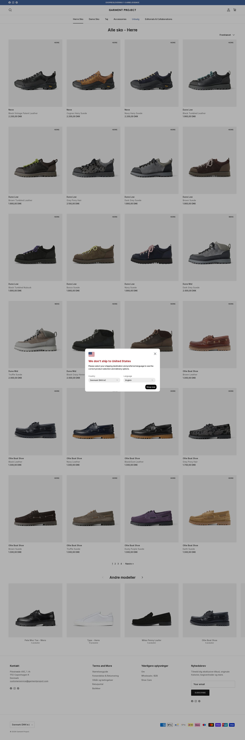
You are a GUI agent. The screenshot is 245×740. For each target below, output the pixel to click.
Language (128, 376)
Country (91, 376)
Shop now (150, 387)
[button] (155, 353)
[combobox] (98, 380)
